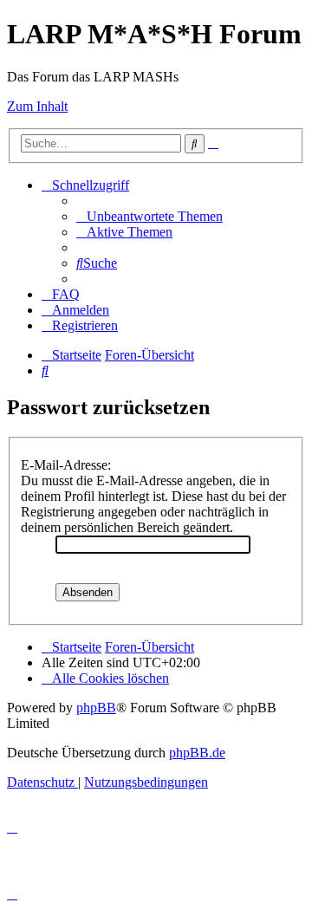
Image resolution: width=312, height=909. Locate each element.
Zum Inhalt (37, 106)
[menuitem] (149, 216)
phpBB (96, 707)
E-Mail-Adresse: (66, 465)
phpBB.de (197, 752)
